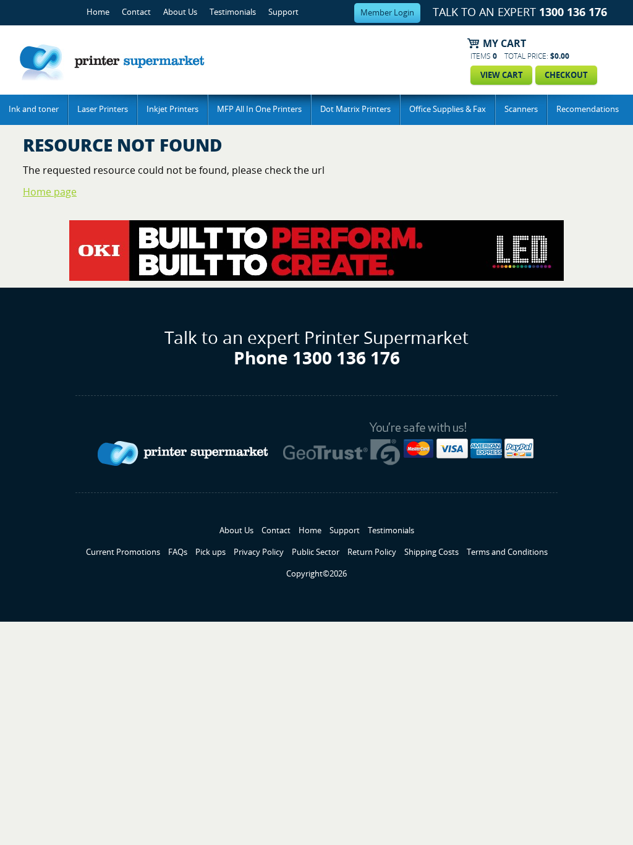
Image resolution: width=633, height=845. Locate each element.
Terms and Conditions (507, 552)
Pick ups (210, 552)
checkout (566, 75)
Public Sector (315, 552)
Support (283, 12)
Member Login (387, 12)
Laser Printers (102, 109)
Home (98, 12)
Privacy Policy (259, 552)
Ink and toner (34, 109)
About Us (180, 12)
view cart (501, 75)
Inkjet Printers (172, 109)
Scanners (521, 109)
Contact (136, 12)
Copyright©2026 (316, 573)
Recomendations (587, 109)
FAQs (177, 552)
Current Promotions (123, 552)
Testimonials (233, 12)
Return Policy (371, 552)
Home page (50, 192)
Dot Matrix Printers (355, 109)
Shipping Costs (431, 552)
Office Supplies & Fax (447, 109)
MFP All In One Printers (259, 109)
